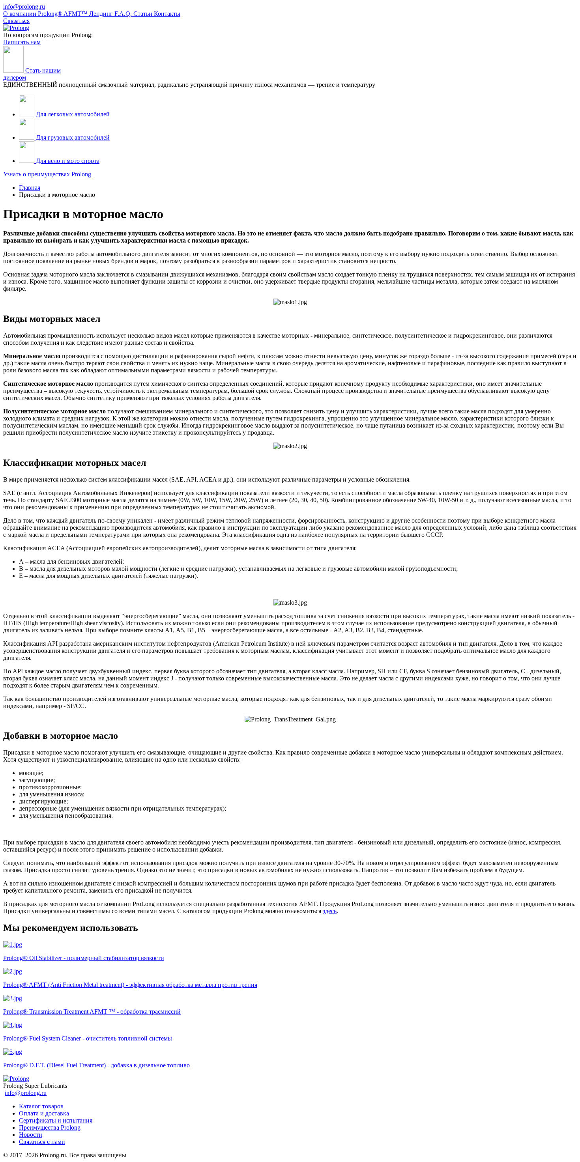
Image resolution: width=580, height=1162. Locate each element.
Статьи (143, 13)
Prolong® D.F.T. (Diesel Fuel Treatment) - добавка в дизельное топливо (96, 1065)
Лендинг (101, 13)
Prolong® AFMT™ (63, 13)
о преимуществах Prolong (48, 174)
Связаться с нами (42, 1141)
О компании (20, 13)
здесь (330, 911)
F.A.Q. (123, 13)
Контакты (167, 13)
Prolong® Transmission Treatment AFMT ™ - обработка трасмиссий (92, 1011)
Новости (30, 1134)
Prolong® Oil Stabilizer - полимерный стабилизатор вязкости (83, 958)
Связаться (16, 20)
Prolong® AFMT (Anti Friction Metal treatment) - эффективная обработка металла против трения (130, 984)
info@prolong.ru (24, 6)
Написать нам (22, 42)
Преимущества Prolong (49, 1127)
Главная (29, 187)
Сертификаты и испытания (55, 1120)
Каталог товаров (41, 1106)
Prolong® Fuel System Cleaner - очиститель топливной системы (87, 1038)
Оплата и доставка (44, 1113)
